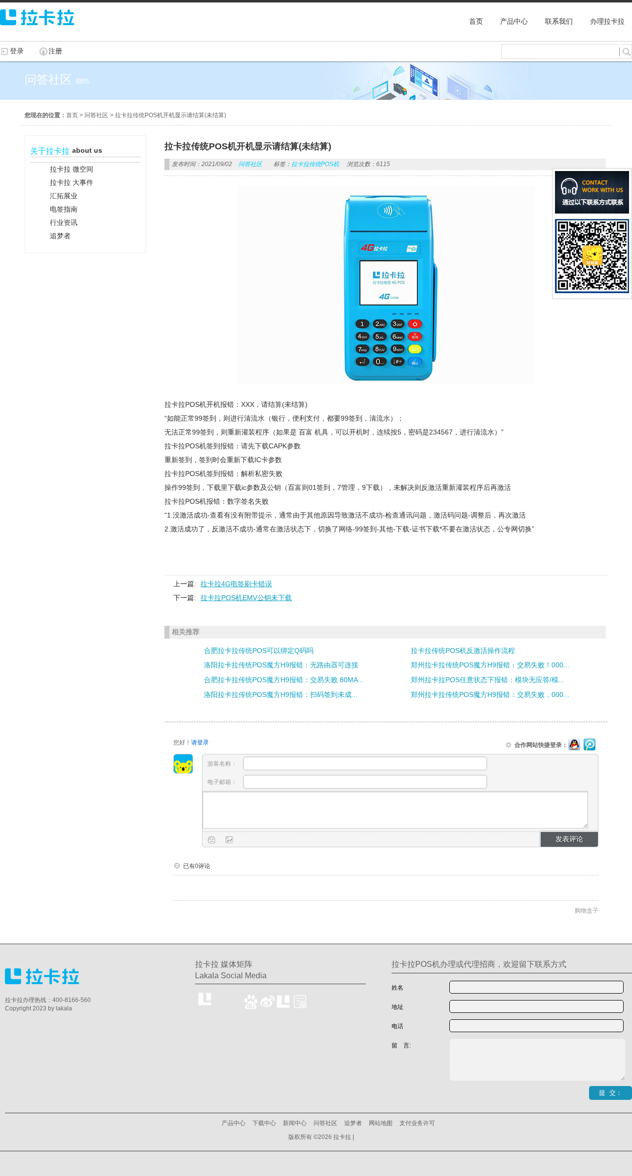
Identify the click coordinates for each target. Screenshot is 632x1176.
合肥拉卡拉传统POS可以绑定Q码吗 (259, 650)
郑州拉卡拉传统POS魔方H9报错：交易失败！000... (490, 665)
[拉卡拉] (37, 30)
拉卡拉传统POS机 (315, 164)
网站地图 (381, 1123)
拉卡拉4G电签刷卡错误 (236, 584)
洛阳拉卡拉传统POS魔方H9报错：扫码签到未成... (280, 694)
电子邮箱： (222, 782)
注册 (55, 51)
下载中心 (264, 1123)
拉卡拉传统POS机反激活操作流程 (463, 650)
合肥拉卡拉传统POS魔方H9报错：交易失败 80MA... (284, 680)
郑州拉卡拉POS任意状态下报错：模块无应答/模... (487, 680)
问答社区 (96, 115)
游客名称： (222, 763)
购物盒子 (586, 910)
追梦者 (353, 1123)
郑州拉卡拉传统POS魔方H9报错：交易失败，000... (490, 694)
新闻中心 (295, 1123)
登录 (17, 51)
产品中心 (233, 1123)
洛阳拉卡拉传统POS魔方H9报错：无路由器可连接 (281, 665)
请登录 (200, 742)
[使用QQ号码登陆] (574, 745)
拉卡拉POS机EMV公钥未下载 (246, 598)
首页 (72, 115)
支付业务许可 (417, 1123)
